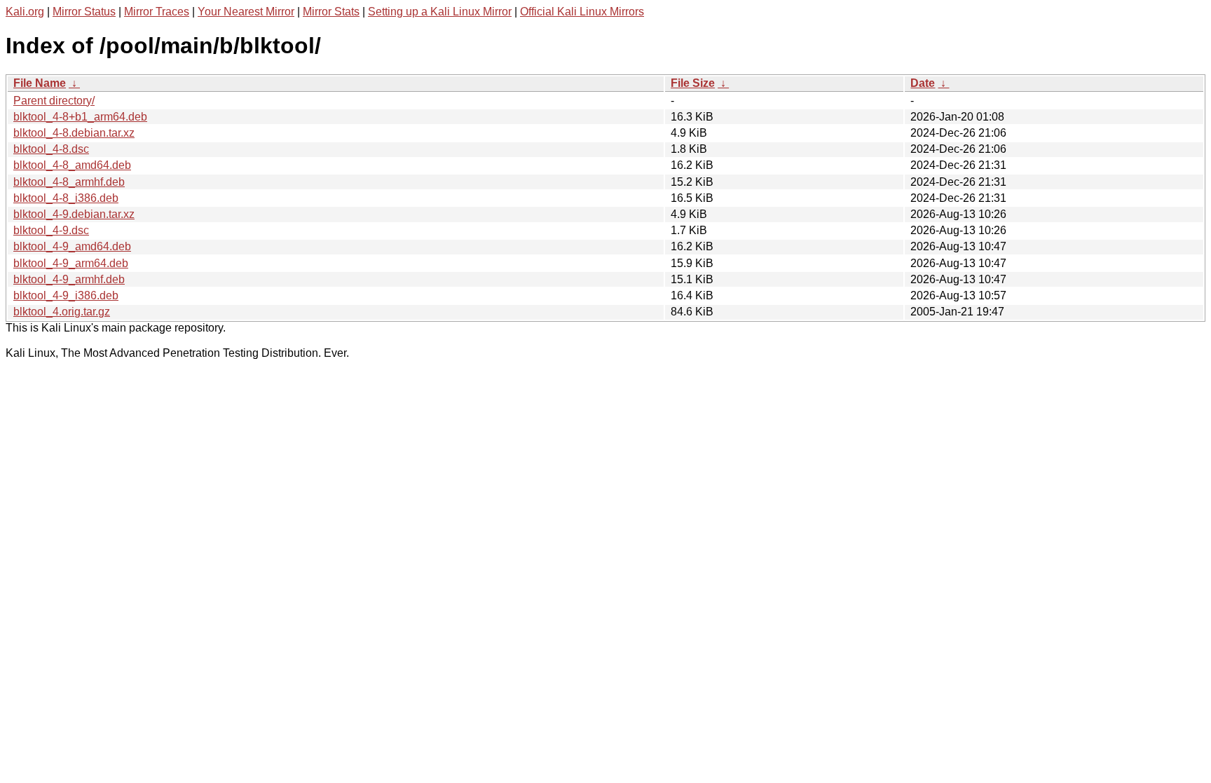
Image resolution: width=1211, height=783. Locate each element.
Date (922, 83)
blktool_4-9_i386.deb (65, 295)
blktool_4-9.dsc (51, 230)
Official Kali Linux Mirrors (582, 12)
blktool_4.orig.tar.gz (61, 312)
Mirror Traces (156, 12)
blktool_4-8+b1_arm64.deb (80, 117)
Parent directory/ (54, 101)
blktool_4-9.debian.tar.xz (74, 214)
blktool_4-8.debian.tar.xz (74, 133)
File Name (39, 83)
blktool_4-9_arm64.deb (70, 263)
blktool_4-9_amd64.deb (72, 246)
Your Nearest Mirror (246, 12)
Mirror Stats (331, 12)
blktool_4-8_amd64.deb (72, 165)
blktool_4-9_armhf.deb (69, 279)
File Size (693, 83)
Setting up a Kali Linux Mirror (440, 12)
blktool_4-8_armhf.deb (69, 182)
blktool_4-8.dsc (51, 149)
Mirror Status (84, 12)
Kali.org (25, 12)
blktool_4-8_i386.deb (65, 198)
